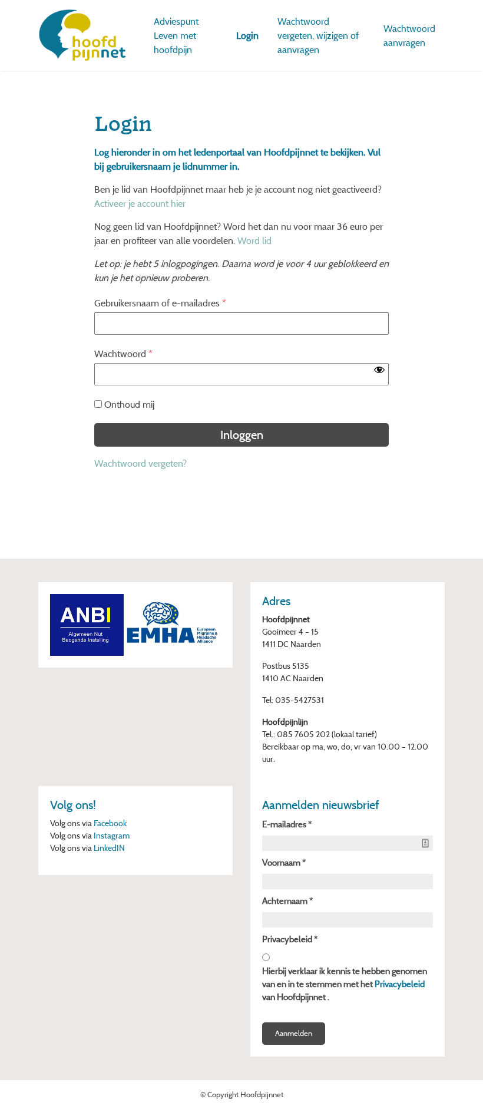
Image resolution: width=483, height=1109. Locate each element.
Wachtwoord (123, 353)
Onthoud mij (129, 404)
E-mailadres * (287, 824)
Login (247, 35)
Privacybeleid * (289, 939)
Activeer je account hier (140, 203)
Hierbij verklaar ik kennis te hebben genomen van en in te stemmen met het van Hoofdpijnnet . (344, 983)
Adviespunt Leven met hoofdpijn (176, 35)
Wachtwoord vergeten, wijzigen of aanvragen (318, 35)
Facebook (110, 823)
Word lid (254, 240)
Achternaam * (287, 900)
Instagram (112, 835)
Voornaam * (284, 862)
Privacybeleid (400, 983)
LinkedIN (109, 848)
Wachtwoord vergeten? (140, 463)
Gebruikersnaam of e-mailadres (160, 303)
